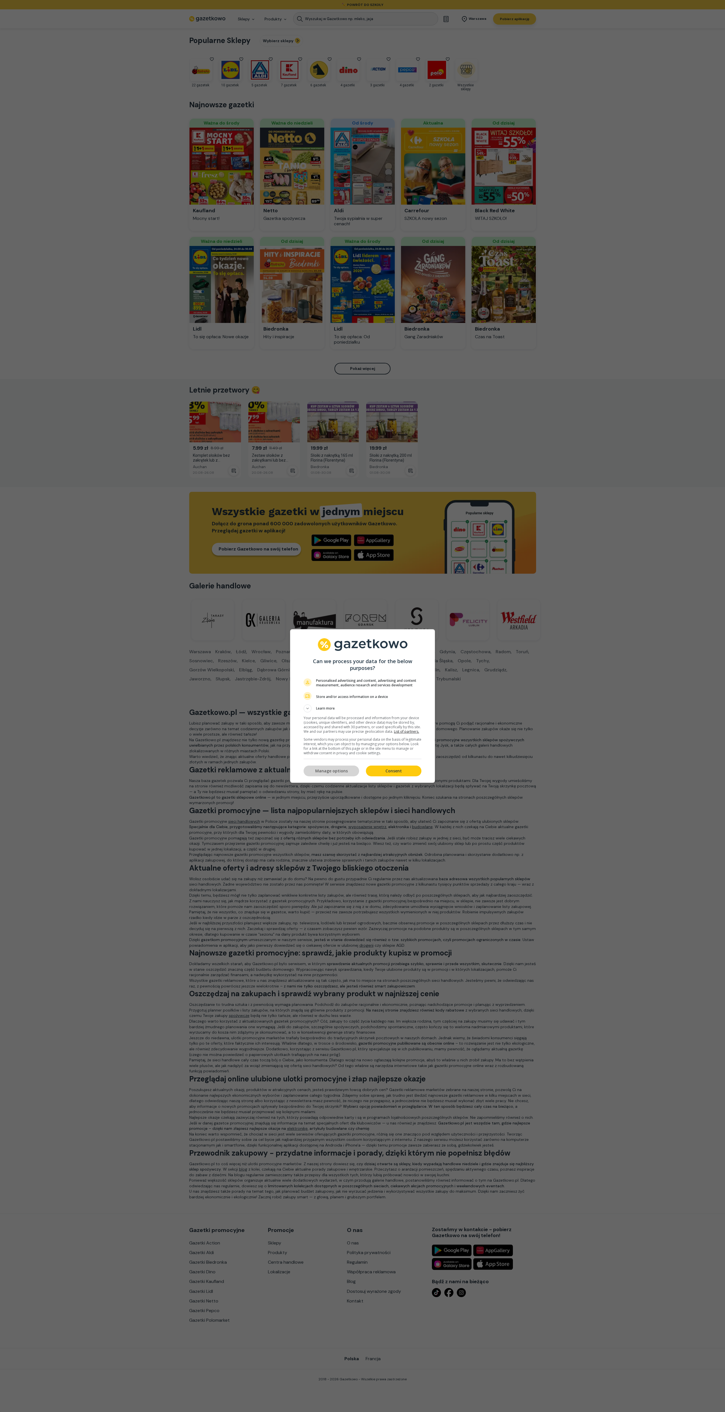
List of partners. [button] (406, 731)
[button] (362, 708)
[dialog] (362, 706)
